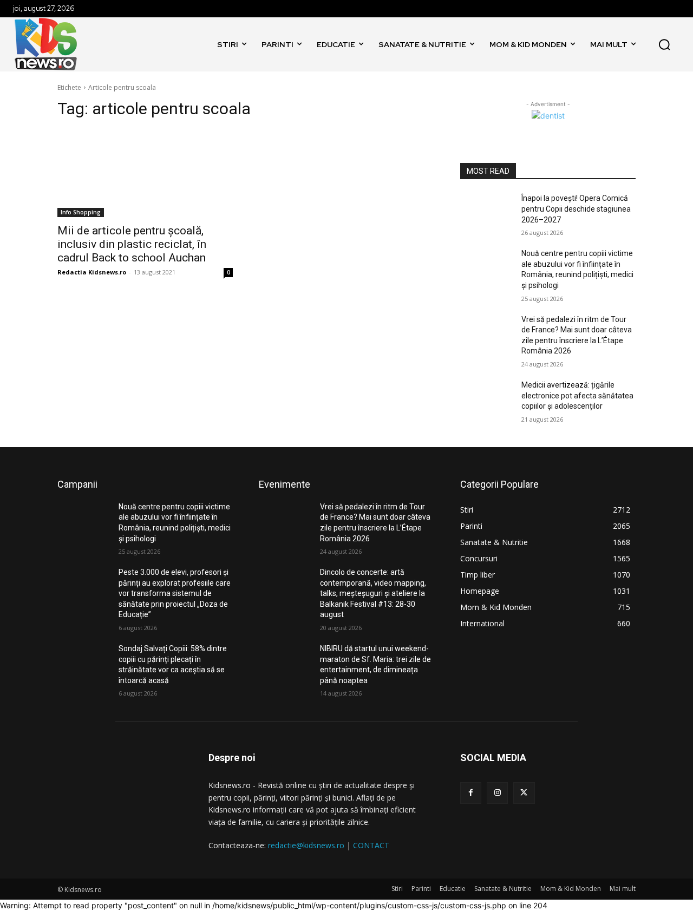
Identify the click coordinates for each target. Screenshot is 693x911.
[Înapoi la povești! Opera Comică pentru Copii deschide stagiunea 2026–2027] (486, 211)
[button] (664, 44)
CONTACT (371, 845)
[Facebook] (470, 792)
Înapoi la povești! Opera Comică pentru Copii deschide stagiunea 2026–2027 (576, 209)
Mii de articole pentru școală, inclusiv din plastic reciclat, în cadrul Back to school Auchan (131, 244)
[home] (200, 44)
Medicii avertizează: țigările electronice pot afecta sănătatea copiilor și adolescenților (577, 395)
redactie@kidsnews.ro (306, 845)
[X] (523, 792)
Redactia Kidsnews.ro (91, 272)
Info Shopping (81, 212)
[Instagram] (497, 792)
